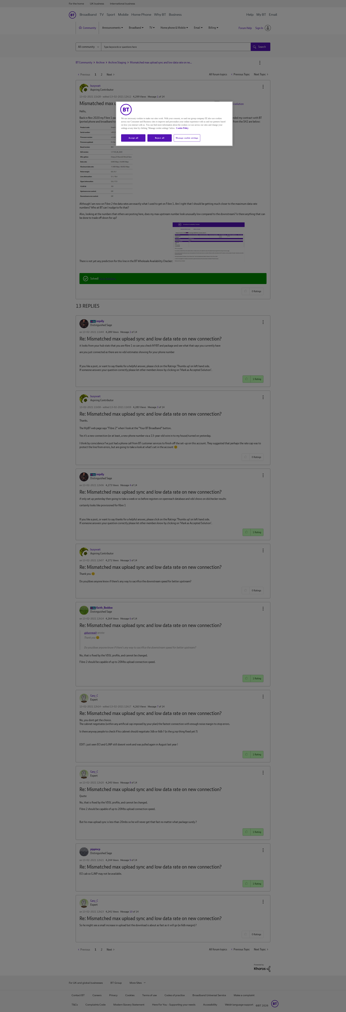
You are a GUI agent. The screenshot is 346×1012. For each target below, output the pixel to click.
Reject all (159, 138)
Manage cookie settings (187, 138)
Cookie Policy (182, 128)
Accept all (133, 138)
